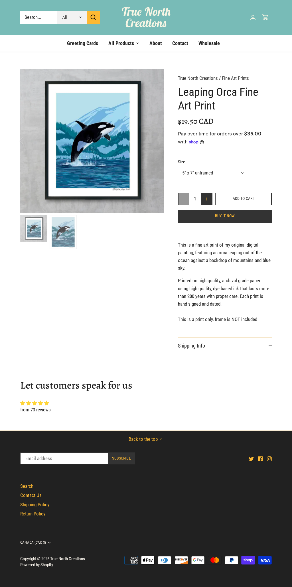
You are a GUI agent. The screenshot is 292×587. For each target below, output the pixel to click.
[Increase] (206, 199)
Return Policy (32, 514)
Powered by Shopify (36, 564)
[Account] (253, 17)
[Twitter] (251, 458)
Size (181, 161)
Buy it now (225, 216)
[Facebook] (260, 458)
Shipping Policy (34, 504)
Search (26, 486)
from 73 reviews (35, 410)
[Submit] (93, 17)
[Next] (155, 140)
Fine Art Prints (235, 78)
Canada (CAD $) (33, 542)
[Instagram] (269, 458)
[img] (146, 403)
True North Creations (146, 17)
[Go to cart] (265, 17)
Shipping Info (191, 346)
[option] (92, 141)
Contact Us (31, 495)
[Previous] (29, 140)
